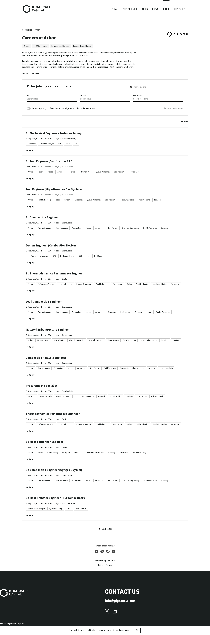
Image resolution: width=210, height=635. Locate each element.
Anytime (88, 108)
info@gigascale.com (120, 600)
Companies (27, 29)
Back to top (107, 528)
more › (25, 73)
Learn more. (124, 630)
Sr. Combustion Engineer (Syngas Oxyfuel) (54, 470)
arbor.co (35, 73)
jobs (166, 8)
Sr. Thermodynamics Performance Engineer (55, 273)
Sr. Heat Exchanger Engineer (44, 442)
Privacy (101, 565)
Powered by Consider (173, 108)
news (155, 8)
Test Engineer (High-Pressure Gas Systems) (55, 189)
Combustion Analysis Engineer (46, 358)
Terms (109, 565)
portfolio (130, 8)
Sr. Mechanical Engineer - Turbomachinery (54, 133)
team (115, 8)
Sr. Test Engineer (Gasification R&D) (50, 161)
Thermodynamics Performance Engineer (53, 414)
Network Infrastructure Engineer (48, 329)
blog (145, 8)
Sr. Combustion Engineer (42, 217)
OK (137, 630)
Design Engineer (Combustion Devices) (51, 245)
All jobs (68, 108)
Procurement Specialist (41, 386)
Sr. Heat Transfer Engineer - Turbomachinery (55, 498)
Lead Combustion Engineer (44, 301)
